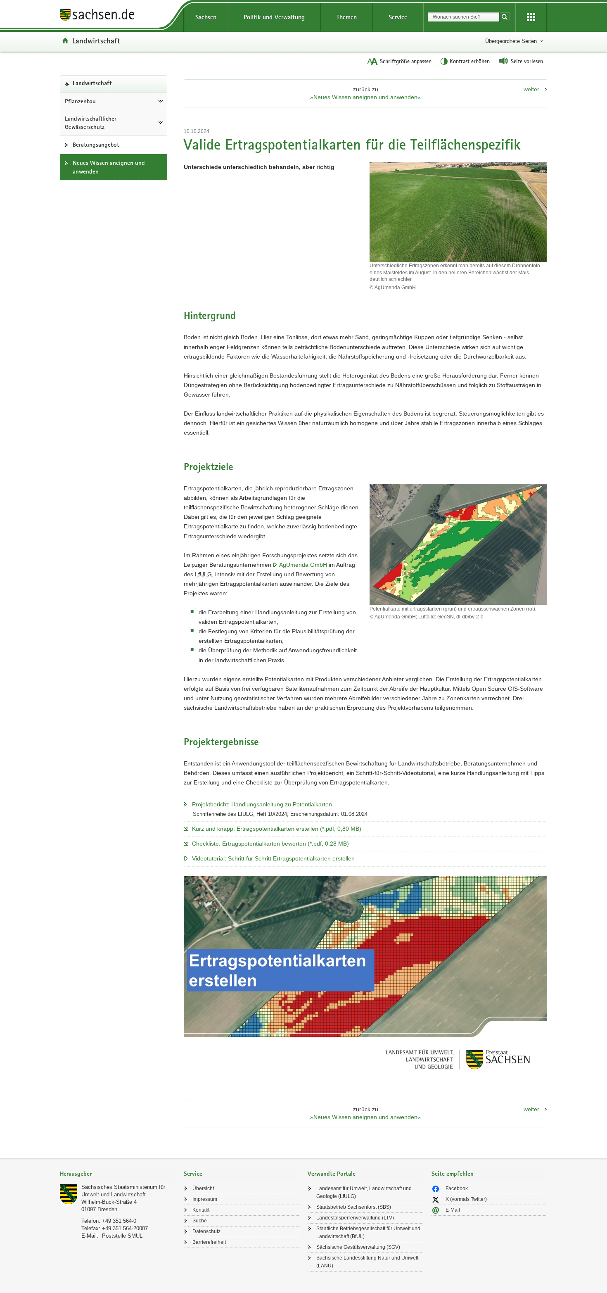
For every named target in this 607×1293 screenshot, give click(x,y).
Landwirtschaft (96, 40)
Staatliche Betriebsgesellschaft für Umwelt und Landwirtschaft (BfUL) (368, 1232)
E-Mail (453, 1210)
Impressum (204, 1199)
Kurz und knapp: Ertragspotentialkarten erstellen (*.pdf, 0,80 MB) (276, 828)
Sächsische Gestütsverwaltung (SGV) (358, 1247)
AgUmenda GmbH (303, 564)
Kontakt (200, 1210)
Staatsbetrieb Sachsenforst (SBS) (353, 1207)
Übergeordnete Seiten (511, 41)
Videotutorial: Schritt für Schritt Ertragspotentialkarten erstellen (273, 858)
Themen (347, 17)
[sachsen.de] (118, 16)
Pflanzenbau (80, 101)
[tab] (117, 1174)
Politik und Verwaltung (274, 17)
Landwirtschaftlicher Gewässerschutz (90, 123)
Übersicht (203, 1188)
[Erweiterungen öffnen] (531, 17)
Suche (199, 1221)
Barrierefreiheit (209, 1242)
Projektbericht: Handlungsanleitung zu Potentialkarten (262, 804)
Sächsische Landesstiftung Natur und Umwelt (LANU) (367, 1262)
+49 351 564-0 (119, 1221)
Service (398, 17)
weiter (531, 89)
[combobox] (463, 17)
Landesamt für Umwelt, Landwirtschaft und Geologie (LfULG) (364, 1192)
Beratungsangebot (96, 144)
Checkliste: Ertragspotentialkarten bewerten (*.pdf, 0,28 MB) (270, 843)
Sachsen (205, 17)
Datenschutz (206, 1231)
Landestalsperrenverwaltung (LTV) (355, 1218)
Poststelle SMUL (122, 1236)
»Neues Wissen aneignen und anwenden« (365, 97)
